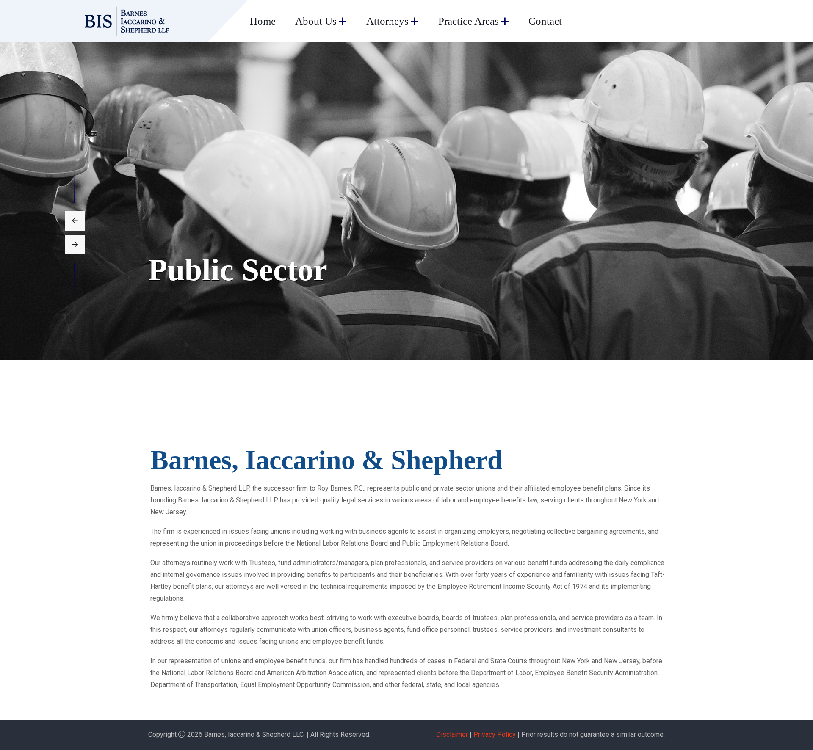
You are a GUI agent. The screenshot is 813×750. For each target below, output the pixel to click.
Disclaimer (452, 735)
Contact (545, 21)
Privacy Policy (494, 735)
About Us (316, 21)
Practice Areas (468, 21)
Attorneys (387, 21)
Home (263, 21)
